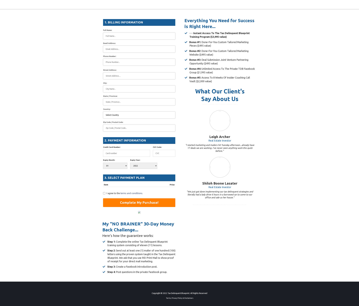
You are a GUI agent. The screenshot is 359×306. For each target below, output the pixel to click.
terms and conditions (131, 193)
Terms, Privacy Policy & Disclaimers (179, 298)
